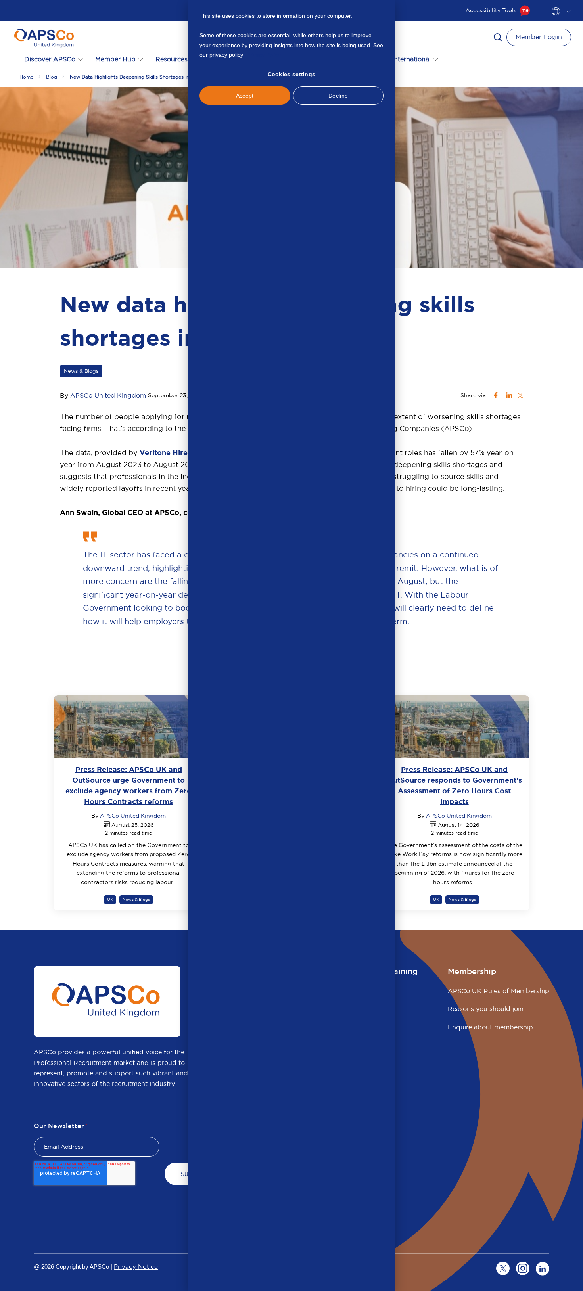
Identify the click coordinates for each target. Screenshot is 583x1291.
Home (26, 77)
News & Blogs (81, 371)
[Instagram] (522, 1268)
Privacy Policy (263, 55)
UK (110, 899)
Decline (338, 95)
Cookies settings (292, 74)
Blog (51, 77)
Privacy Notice (136, 1266)
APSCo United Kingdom (108, 395)
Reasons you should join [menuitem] (486, 1009)
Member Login (539, 37)
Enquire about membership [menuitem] (490, 1027)
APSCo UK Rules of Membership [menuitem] (498, 991)
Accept (245, 95)
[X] (503, 1268)
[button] (497, 37)
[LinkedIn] (542, 1268)
